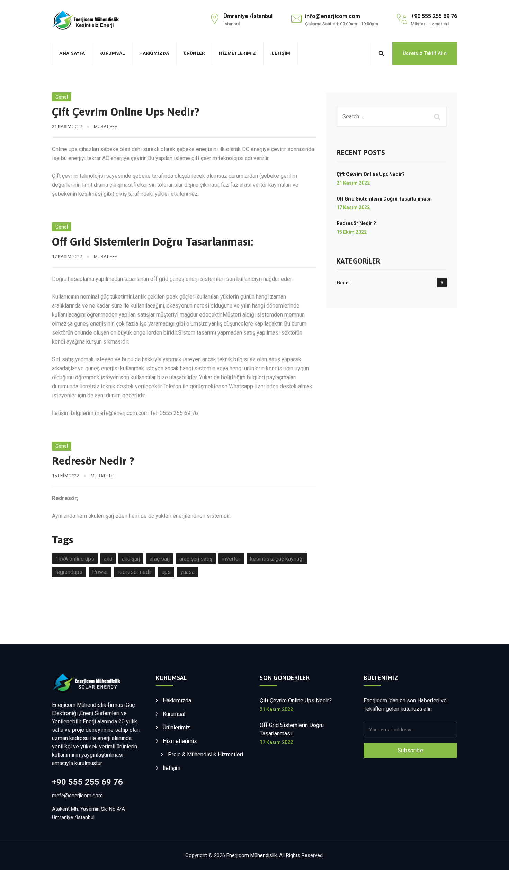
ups (166, 572)
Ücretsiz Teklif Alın (425, 53)
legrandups (68, 572)
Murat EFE (105, 126)
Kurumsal (112, 53)
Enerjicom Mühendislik (251, 855)
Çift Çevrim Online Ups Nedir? (125, 111)
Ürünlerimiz (176, 727)
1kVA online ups (74, 559)
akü (108, 559)
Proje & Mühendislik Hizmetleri (205, 754)
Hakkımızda (154, 53)
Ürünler (194, 53)
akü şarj (131, 559)
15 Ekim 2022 (352, 232)
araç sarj (160, 559)
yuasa (187, 572)
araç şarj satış (195, 559)
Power (100, 572)
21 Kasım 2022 (353, 183)
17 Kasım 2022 (353, 207)
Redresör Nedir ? (93, 460)
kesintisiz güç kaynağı (277, 559)
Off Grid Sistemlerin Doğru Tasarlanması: (152, 241)
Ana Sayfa (72, 53)
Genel (61, 97)
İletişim (280, 53)
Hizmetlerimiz (237, 53)
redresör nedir (135, 572)
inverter (231, 559)
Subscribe (410, 750)
